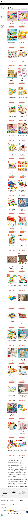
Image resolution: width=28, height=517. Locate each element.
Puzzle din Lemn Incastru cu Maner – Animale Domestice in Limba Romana (12, 267)
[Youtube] (13, 492)
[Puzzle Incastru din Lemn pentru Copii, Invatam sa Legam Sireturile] (23, 221)
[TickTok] (14, 492)
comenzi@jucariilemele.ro (23, 493)
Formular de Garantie (12, 503)
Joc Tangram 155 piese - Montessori (12, 190)
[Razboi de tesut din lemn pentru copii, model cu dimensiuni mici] (23, 147)
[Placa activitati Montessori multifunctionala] (12, 128)
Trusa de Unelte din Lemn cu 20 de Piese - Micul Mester (12, 79)
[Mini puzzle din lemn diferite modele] (12, 35)
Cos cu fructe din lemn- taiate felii (23, 190)
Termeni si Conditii (3, 501)
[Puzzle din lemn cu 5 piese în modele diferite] (23, 166)
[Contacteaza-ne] (25, 4)
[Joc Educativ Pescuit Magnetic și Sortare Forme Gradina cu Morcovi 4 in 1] (12, 109)
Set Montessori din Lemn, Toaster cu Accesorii (12, 359)
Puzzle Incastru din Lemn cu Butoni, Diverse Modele (12, 395)
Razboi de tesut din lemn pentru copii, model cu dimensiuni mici (22, 154)
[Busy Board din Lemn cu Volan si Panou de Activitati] (23, 54)
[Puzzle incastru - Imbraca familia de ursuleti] (23, 91)
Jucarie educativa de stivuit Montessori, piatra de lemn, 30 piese (22, 267)
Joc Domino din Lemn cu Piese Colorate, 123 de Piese (12, 414)
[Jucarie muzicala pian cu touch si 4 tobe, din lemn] (12, 371)
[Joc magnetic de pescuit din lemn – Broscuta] (12, 279)
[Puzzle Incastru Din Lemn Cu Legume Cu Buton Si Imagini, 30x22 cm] (12, 54)
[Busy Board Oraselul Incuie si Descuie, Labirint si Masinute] (23, 426)
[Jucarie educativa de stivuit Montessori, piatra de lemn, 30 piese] (23, 259)
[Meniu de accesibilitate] (27, 512)
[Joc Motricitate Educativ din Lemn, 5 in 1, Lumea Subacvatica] (23, 353)
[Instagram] (16, 492)
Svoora (12, 96)
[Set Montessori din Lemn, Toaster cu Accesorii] (12, 353)
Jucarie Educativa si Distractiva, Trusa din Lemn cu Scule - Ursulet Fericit (22, 209)
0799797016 (23, 492)
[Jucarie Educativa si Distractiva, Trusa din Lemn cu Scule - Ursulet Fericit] (23, 202)
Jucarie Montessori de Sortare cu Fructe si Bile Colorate (12, 451)
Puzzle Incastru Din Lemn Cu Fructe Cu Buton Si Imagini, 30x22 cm (22, 22)
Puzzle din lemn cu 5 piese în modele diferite (22, 172)
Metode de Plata (11, 500)
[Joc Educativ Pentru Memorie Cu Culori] (23, 109)
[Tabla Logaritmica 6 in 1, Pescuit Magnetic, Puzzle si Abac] (23, 444)
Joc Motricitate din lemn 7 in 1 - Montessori (12, 245)
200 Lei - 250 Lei (2, 26)
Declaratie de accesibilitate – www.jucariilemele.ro (4, 504)
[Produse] (1, 4)
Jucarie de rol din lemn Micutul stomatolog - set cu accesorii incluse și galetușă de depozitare (23, 79)
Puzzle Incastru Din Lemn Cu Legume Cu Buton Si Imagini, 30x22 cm (12, 61)
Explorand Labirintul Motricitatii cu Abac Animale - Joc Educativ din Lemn (12, 154)
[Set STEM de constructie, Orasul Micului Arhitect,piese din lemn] (23, 128)
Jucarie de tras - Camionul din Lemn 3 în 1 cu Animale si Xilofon (12, 227)
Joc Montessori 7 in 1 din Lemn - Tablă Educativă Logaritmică (12, 22)
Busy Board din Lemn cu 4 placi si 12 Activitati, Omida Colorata (23, 245)
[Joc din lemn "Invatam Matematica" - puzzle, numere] (23, 316)
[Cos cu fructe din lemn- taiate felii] (23, 184)
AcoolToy (2, 15)
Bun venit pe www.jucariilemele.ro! (4, 500)
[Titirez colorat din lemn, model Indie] (12, 91)
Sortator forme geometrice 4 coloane (12, 322)
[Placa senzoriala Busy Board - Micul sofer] (23, 389)
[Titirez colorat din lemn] (12, 298)
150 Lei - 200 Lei (2, 25)
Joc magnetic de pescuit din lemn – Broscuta (12, 285)
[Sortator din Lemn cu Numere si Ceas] (23, 407)
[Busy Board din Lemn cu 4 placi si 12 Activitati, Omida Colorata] (23, 239)
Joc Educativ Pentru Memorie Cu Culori (22, 115)
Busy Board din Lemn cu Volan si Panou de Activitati (23, 61)
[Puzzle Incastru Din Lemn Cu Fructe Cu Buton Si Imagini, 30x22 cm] (23, 16)
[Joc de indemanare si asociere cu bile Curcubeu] (23, 279)
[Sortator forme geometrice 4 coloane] (12, 316)
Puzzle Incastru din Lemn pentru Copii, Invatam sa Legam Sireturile (22, 227)
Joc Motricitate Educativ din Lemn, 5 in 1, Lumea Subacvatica (22, 359)
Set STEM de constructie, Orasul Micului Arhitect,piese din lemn (22, 135)
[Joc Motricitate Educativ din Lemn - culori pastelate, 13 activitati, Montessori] (23, 334)
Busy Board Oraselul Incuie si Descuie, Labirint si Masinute (22, 432)
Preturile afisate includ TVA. (4, 507)
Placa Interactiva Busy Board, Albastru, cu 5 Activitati (23, 377)
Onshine (23, 431)
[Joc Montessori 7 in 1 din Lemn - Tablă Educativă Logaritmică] (12, 16)
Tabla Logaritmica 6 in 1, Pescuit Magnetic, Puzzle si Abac (23, 451)
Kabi (22, 358)
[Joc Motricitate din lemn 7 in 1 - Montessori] (12, 239)
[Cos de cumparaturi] (26, 4)
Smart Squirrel (12, 321)
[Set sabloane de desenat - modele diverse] (23, 297)
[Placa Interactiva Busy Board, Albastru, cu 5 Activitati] (23, 371)
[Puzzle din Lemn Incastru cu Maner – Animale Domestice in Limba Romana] (12, 259)
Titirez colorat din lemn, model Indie (12, 97)
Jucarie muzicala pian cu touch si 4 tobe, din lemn (12, 377)
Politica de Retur (11, 501)
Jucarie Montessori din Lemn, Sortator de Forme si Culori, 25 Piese (12, 209)
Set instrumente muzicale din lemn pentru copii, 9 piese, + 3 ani (12, 172)
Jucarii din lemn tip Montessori (2, 8)
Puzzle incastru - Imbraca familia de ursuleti (23, 97)
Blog (10, 505)
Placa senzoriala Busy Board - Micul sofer (22, 395)
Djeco (1, 16)
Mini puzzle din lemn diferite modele (12, 42)
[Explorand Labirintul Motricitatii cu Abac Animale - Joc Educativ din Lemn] (12, 148)
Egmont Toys (2, 17)
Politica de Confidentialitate (4, 495)
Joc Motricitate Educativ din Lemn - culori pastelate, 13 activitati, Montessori (22, 341)
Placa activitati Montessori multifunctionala (12, 135)
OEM (12, 21)
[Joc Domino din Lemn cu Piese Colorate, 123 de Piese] (12, 408)
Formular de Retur (12, 504)
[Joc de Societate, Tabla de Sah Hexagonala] (12, 426)
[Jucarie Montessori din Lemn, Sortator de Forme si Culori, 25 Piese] (12, 203)
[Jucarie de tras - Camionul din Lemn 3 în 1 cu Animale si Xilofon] (12, 221)
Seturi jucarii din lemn (3, 10)
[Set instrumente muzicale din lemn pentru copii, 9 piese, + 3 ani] (12, 166)
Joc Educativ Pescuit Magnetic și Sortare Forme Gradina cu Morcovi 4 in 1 (12, 116)
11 (25, 457)
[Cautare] (26, 1)
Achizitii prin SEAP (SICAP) (3, 506)
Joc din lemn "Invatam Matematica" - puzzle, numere (23, 322)
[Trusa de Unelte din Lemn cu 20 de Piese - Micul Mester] (12, 73)
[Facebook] (12, 492)
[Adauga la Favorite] (15, 26)
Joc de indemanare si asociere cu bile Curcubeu (22, 285)
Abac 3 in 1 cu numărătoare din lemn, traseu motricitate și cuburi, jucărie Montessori (22, 42)
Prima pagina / (3, 5)
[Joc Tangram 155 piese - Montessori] (12, 184)
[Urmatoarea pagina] (26, 457)
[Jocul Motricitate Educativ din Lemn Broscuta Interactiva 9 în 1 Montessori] (12, 334)
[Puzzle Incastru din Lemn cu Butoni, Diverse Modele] (12, 389)
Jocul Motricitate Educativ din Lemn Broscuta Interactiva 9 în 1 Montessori (12, 341)
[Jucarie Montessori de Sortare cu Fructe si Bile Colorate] (12, 444)
